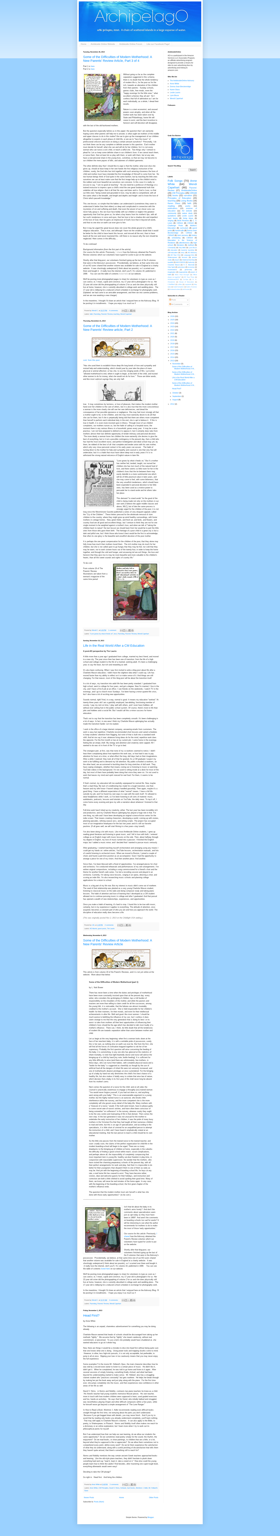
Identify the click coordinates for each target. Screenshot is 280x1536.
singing (171, 221)
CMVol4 (190, 238)
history (194, 235)
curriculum (184, 228)
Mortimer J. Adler (142, 1488)
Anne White (94, 1488)
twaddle (170, 262)
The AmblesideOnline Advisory (182, 81)
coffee (180, 284)
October (175, 393)
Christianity (172, 247)
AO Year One (175, 255)
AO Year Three (189, 277)
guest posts (102, 928)
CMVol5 (171, 235)
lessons (184, 257)
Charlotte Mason (174, 265)
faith (91, 314)
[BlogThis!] (125, 310)
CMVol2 (189, 233)
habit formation (179, 287)
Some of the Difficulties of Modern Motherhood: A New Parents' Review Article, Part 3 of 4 (117, 59)
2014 (172, 357)
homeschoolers (175, 289)
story (182, 252)
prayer (177, 260)
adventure (181, 267)
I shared (119, 252)
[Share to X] (128, 310)
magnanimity (183, 272)
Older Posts (153, 1498)
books (175, 195)
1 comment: (112, 630)
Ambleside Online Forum (130, 44)
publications (172, 208)
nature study (187, 213)
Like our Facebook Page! (158, 44)
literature (180, 245)
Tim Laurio (110, 928)
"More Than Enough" (182, 274)
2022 (172, 330)
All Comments (176, 304)
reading (171, 206)
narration (188, 195)
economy (191, 267)
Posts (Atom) (99, 1502)
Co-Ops (185, 279)
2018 (172, 344)
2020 (172, 337)
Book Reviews (183, 221)
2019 (172, 340)
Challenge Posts (175, 226)
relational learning (188, 260)
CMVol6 (193, 193)
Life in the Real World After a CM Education (113, 645)
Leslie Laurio (175, 93)
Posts (173, 300)
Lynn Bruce (174, 95)
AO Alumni (93, 928)
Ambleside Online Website (103, 44)
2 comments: (109, 925)
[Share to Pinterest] (134, 310)
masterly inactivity (187, 250)
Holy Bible (182, 247)
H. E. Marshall (188, 265)
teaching (116, 314)
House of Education (186, 282)
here (92, 66)
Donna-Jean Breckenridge (180, 87)
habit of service (192, 287)
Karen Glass (175, 90)
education (173, 250)
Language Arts (189, 255)
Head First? (91, 1315)
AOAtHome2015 (173, 279)
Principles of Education (179, 198)
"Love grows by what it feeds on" (101, 634)
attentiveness (184, 243)
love (115, 634)
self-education (173, 252)
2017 (172, 347)
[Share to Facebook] (131, 310)
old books (186, 289)
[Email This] (123, 310)
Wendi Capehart (126, 314)
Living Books (186, 200)
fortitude (123, 1488)
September (177, 396)
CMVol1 (180, 223)
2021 (172, 333)
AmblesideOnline (189, 190)
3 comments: (114, 1300)
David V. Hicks (114, 1488)
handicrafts (179, 231)
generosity (188, 269)
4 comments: (114, 310)
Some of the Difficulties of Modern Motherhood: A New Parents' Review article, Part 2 (117, 328)
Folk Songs (175, 180)
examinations (172, 269)
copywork (188, 284)
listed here (123, 274)
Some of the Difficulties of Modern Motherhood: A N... (183, 368)
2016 (172, 350)
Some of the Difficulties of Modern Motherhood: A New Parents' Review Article (117, 942)
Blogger (151, 1517)
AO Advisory (192, 252)
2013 (172, 361)
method (191, 245)
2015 (172, 354)
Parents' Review (107, 314)
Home (83, 44)
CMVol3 (190, 223)
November (176, 364)
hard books (131, 1488)
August (175, 400)
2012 (172, 404)
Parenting (97, 314)
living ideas (188, 218)
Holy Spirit (171, 267)
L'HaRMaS (171, 284)
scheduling (176, 238)
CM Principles (103, 1488)
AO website (187, 211)
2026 (172, 316)
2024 (172, 323)
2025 (172, 320)
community (172, 213)
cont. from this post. (91, 360)
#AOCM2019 (180, 262)
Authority (191, 262)
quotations (172, 216)
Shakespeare (172, 257)
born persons (182, 235)
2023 (172, 327)
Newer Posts (89, 1498)
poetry (187, 206)
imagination (172, 272)
